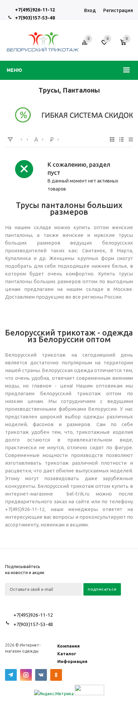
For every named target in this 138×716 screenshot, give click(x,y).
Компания (68, 646)
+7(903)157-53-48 (35, 17)
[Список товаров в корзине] (126, 46)
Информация (72, 661)
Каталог (66, 653)
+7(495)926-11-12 (35, 9)
